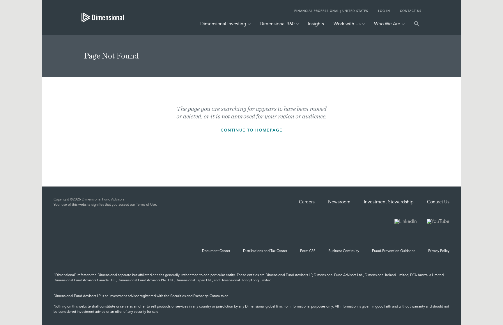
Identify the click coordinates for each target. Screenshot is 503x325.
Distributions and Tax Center (265, 251)
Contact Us (438, 202)
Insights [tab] (316, 24)
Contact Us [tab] (410, 11)
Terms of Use (146, 205)
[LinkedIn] (405, 222)
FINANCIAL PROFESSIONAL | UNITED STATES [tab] (331, 11)
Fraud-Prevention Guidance (393, 251)
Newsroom (339, 202)
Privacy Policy (438, 251)
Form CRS (308, 251)
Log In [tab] (384, 11)
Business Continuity (343, 251)
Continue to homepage (252, 130)
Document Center (216, 251)
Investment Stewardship (389, 202)
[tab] (103, 17)
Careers (307, 202)
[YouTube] (438, 222)
